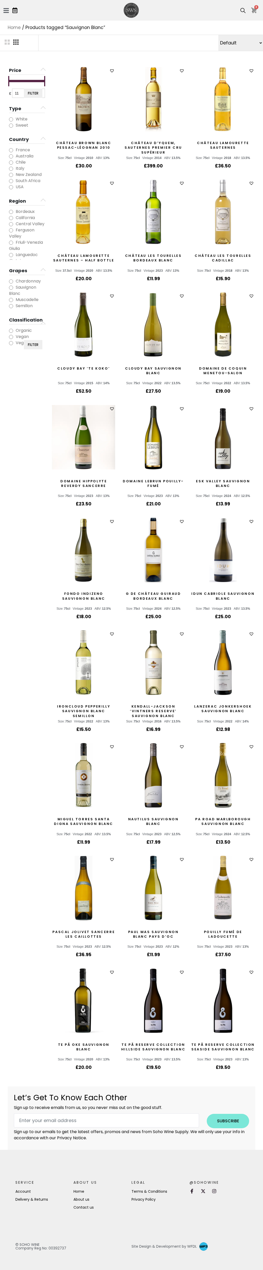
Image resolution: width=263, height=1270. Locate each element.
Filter (33, 93)
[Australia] (11, 156)
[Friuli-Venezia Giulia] (11, 243)
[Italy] (11, 169)
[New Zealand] (11, 175)
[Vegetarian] (11, 343)
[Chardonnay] (11, 281)
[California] (11, 218)
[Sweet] (11, 126)
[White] (11, 119)
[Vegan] (11, 337)
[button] (112, 70)
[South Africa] (11, 181)
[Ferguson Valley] (11, 230)
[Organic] (11, 331)
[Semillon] (11, 306)
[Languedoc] (11, 255)
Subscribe (228, 1121)
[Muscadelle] (11, 300)
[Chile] (11, 163)
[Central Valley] (11, 224)
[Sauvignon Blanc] (11, 288)
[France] (11, 150)
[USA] (11, 187)
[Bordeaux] (11, 212)
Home (14, 27)
